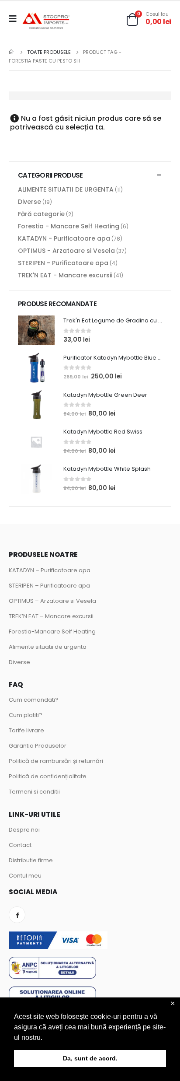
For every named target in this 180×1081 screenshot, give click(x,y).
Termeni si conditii (34, 791)
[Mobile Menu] (15, 18)
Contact (20, 845)
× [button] (172, 1004)
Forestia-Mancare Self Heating (52, 631)
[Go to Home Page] (12, 52)
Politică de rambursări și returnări (56, 761)
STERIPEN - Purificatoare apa (63, 263)
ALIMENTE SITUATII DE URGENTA (66, 189)
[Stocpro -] (46, 21)
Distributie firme (31, 860)
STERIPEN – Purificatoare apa (49, 585)
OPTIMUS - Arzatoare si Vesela (66, 250)
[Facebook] (17, 914)
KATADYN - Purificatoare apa (64, 238)
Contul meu (25, 875)
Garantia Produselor (37, 746)
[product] (36, 330)
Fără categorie (41, 214)
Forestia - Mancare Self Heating (68, 226)
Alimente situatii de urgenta (48, 647)
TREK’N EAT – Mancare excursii (51, 616)
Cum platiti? (25, 715)
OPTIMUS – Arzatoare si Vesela (52, 601)
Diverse (29, 201)
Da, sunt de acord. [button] (90, 1058)
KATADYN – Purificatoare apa (49, 570)
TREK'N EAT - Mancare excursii (65, 275)
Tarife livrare (26, 730)
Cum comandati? (34, 700)
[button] (45, 1038)
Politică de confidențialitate (48, 776)
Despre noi (24, 830)
